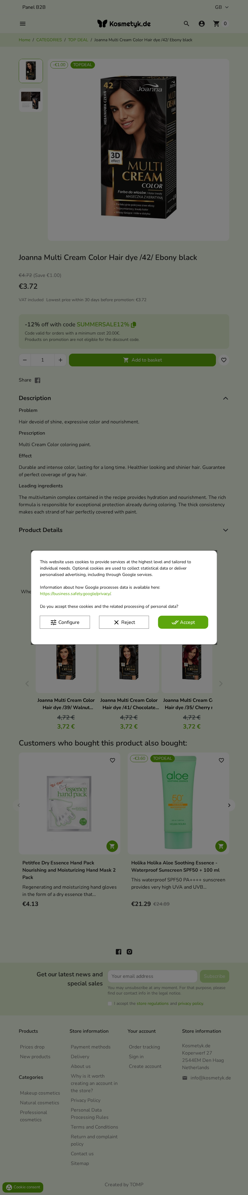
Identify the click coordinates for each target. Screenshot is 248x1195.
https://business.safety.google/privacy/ (75, 594)
